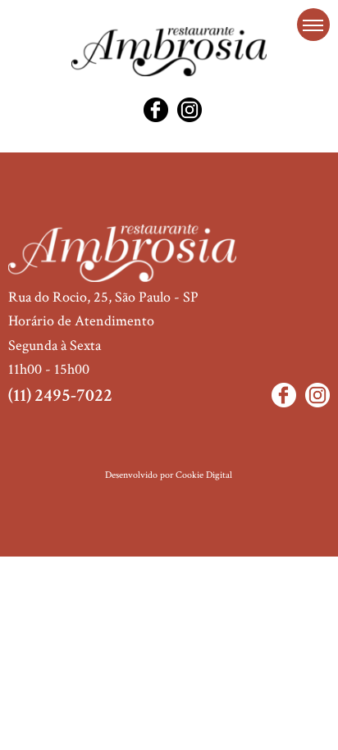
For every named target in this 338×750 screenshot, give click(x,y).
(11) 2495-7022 (60, 395)
